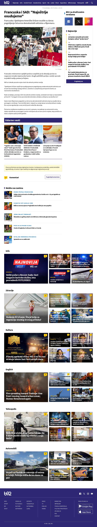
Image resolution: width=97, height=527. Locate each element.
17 (10, 214)
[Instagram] (89, 21)
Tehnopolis (30, 504)
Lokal (28, 508)
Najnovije (16, 3)
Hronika (9, 272)
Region (53, 277)
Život (6, 508)
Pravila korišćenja (61, 506)
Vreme (44, 508)
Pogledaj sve (78, 81)
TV (42, 504)
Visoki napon (77, 456)
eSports (29, 501)
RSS (56, 513)
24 (10, 226)
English (9, 390)
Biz (5, 506)
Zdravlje (18, 501)
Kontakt (57, 516)
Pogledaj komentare (53, 177)
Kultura (17, 506)
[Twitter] (79, 21)
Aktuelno (9, 430)
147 (10, 192)
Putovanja (18, 504)
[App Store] (85, 511)
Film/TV (53, 339)
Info (5, 501)
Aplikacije (58, 511)
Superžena (18, 508)
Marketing (58, 501)
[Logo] (6, 2)
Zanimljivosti (55, 473)
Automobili (30, 506)
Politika (53, 258)
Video (43, 501)
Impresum (58, 504)
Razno (75, 279)
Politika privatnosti (61, 508)
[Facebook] (69, 21)
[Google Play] (85, 506)
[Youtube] (92, 494)
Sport (6, 504)
